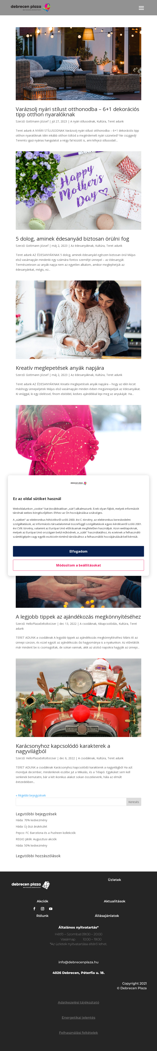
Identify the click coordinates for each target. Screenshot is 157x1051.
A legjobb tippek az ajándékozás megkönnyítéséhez (78, 616)
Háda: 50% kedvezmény (31, 845)
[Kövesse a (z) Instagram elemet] (42, 908)
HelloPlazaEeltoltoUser (41, 624)
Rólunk (42, 916)
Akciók (42, 901)
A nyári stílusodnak (82, 121)
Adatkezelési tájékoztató (78, 1002)
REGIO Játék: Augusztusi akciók (36, 839)
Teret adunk (116, 121)
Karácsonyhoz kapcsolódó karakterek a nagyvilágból (63, 748)
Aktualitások (114, 901)
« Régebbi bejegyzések (31, 795)
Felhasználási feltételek (78, 1033)
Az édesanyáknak (82, 246)
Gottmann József (37, 121)
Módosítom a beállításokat (78, 565)
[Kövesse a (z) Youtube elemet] (50, 908)
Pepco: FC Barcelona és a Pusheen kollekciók (46, 833)
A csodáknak (88, 624)
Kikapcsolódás (107, 624)
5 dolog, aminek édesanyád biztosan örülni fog (72, 238)
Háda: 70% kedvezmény (31, 820)
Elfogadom (78, 551)
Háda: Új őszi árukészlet (31, 826)
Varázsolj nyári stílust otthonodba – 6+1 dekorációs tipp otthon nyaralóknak (77, 111)
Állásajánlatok (107, 916)
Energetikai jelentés (78, 1018)
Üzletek (114, 880)
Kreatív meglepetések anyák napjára (60, 367)
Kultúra (101, 121)
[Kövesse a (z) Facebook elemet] (34, 908)
